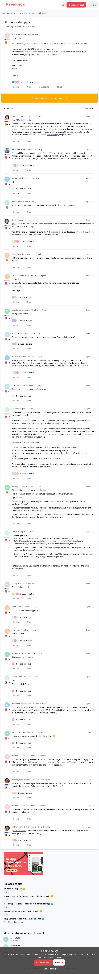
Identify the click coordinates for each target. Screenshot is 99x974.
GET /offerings (53, 134)
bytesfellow (15, 945)
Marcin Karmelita (19, 34)
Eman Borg (16, 254)
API (31, 129)
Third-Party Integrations (14, 922)
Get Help (17, 13)
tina (13, 116)
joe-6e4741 (16, 356)
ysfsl (13, 630)
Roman (15, 653)
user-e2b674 (16, 938)
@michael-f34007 (19, 830)
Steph (14, 220)
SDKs (26, 13)
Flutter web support (13, 889)
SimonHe (15, 333)
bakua (14, 178)
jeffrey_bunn (17, 779)
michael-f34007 (18, 755)
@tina (14, 223)
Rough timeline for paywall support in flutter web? (27, 896)
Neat (14, 201)
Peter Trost (16, 732)
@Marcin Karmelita (23, 120)
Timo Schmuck (18, 275)
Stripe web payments (73, 132)
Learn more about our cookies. (50, 957)
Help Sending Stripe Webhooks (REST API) (22, 919)
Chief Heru (16, 385)
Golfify (14, 583)
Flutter (15, 75)
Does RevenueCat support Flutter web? (21, 911)
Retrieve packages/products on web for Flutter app (27, 904)
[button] (2, 5)
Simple (14, 676)
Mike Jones (16, 310)
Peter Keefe (17, 149)
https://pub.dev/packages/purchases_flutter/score (41, 51)
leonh (14, 606)
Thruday (15, 408)
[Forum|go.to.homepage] (16, 5)
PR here (62, 783)
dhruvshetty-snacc (19, 703)
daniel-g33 (16, 486)
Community (7, 13)
